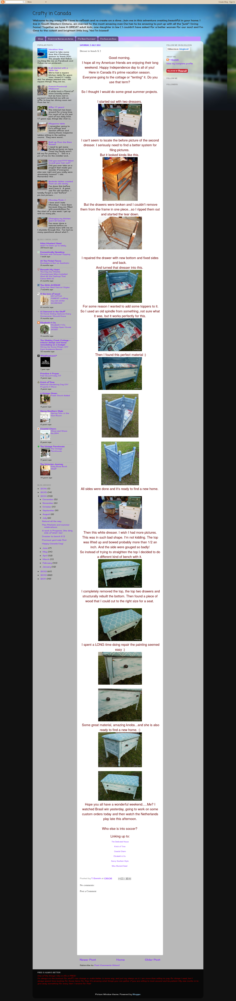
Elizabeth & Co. (120, 856)
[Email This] (119, 878)
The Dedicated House (120, 841)
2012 (43, 575)
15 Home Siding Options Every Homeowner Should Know (55, 315)
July (45, 518)
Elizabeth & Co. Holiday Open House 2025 (61, 327)
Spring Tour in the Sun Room (60, 414)
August (47, 514)
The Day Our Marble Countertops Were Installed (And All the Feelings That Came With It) (53, 275)
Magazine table (57, 123)
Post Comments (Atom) (107, 965)
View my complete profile (179, 63)
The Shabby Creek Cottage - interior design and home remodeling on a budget (55, 342)
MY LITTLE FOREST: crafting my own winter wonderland (59, 299)
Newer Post (88, 959)
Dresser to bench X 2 (53, 536)
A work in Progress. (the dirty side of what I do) (57, 532)
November (48, 503)
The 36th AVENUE (50, 285)
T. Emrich (174, 60)
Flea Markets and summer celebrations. (56, 526)
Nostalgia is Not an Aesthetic (54, 263)
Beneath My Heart (50, 269)
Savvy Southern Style (120, 861)
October (47, 507)
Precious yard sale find (54, 540)
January (47, 567)
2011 (43, 579)
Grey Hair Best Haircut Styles (55, 287)
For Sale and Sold (108, 39)
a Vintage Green (48, 393)
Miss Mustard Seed (119, 866)
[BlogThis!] (122, 878)
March (46, 559)
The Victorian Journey (51, 464)
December (48, 499)
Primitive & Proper (49, 373)
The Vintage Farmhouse (52, 446)
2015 (44, 492)
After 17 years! (56, 107)
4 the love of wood (50, 294)
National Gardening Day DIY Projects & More (54, 385)
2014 (43, 496)
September (49, 510)
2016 (44, 489)
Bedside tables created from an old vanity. (61, 182)
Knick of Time (119, 846)
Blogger (137, 994)
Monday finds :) (57, 200)
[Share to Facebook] (127, 878)
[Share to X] (124, 878)
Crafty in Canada (52, 13)
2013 (43, 571)
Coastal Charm (120, 851)
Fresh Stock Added (60, 395)
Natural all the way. (52, 521)
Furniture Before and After (60, 39)
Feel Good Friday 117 (50, 376)
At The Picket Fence (50, 261)
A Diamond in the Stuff (52, 311)
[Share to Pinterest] (130, 878)
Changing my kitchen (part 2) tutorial (60, 219)
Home (40, 39)
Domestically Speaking (52, 252)
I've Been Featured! (86, 39)
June (45, 548)
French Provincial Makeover (58, 87)
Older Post (152, 959)
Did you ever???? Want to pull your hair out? (61, 162)
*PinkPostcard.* (48, 356)
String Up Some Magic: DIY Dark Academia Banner (54, 348)
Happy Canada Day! (52, 544)
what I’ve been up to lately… (53, 245)
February (48, 563)
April (45, 556)
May (45, 552)
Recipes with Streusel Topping (55, 254)
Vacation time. (56, 49)
